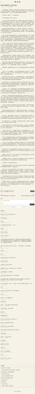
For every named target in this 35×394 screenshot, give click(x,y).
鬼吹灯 (20, 391)
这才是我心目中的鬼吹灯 (5, 373)
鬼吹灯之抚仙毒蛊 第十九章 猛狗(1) (27, 195)
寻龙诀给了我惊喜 (4, 379)
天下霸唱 (17, 391)
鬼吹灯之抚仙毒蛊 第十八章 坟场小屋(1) (8, 195)
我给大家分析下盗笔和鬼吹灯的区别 (7, 377)
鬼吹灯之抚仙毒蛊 (10, 6)
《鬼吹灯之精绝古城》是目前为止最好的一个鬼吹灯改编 (10, 369)
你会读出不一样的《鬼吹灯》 (6, 367)
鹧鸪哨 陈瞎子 (3, 381)
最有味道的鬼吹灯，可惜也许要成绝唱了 (8, 371)
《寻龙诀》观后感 (4, 383)
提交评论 (32, 204)
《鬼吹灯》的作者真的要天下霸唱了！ (7, 375)
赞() (32, 191)
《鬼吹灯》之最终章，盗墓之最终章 (7, 385)
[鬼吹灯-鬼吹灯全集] (17, 2)
